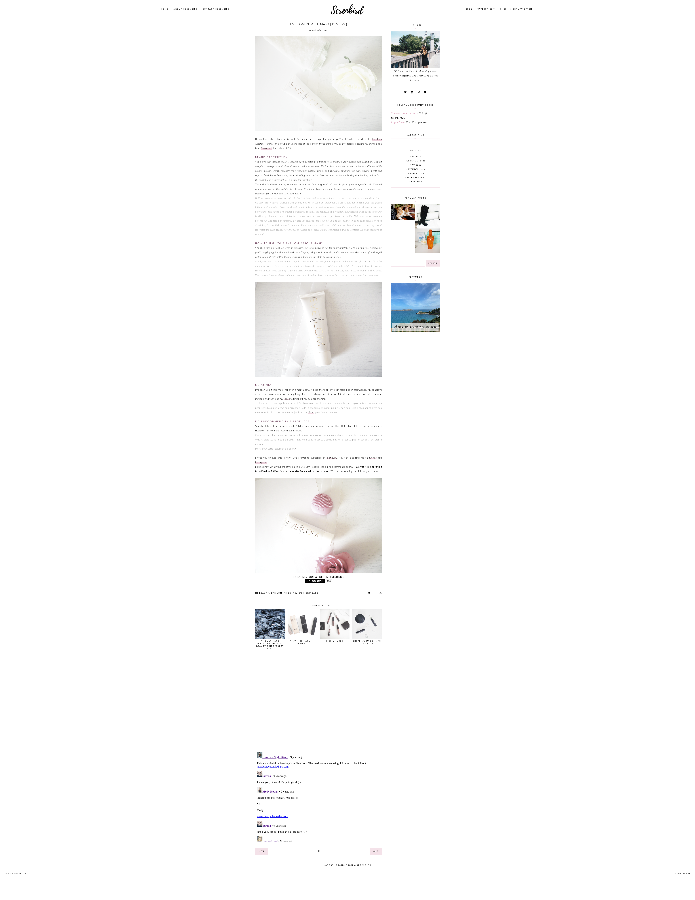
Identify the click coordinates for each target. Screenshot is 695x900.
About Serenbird (185, 9)
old (375, 851)
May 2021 (415, 165)
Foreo (287, 398)
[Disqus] (318, 702)
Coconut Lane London (403, 113)
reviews (298, 593)
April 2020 (415, 182)
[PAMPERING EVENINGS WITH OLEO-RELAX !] (427, 252)
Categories (485, 9)
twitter (373, 457)
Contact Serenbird (216, 9)
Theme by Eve (682, 874)
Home (164, 9)
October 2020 (415, 173)
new (262, 851)
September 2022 (415, 161)
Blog (469, 9)
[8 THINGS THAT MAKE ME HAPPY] (403, 219)
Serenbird (19, 874)
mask (287, 593)
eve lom (276, 593)
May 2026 (415, 157)
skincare (312, 593)
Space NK (266, 148)
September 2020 (415, 177)
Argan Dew (397, 122)
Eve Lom (377, 139)
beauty (264, 593)
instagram (261, 462)
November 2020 (415, 169)
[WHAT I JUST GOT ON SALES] (427, 227)
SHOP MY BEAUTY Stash (516, 9)
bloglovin (331, 457)
